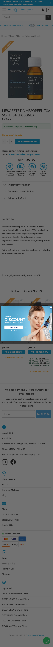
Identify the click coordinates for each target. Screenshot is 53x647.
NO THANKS (14, 330)
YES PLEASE (13, 327)
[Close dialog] (51, 307)
